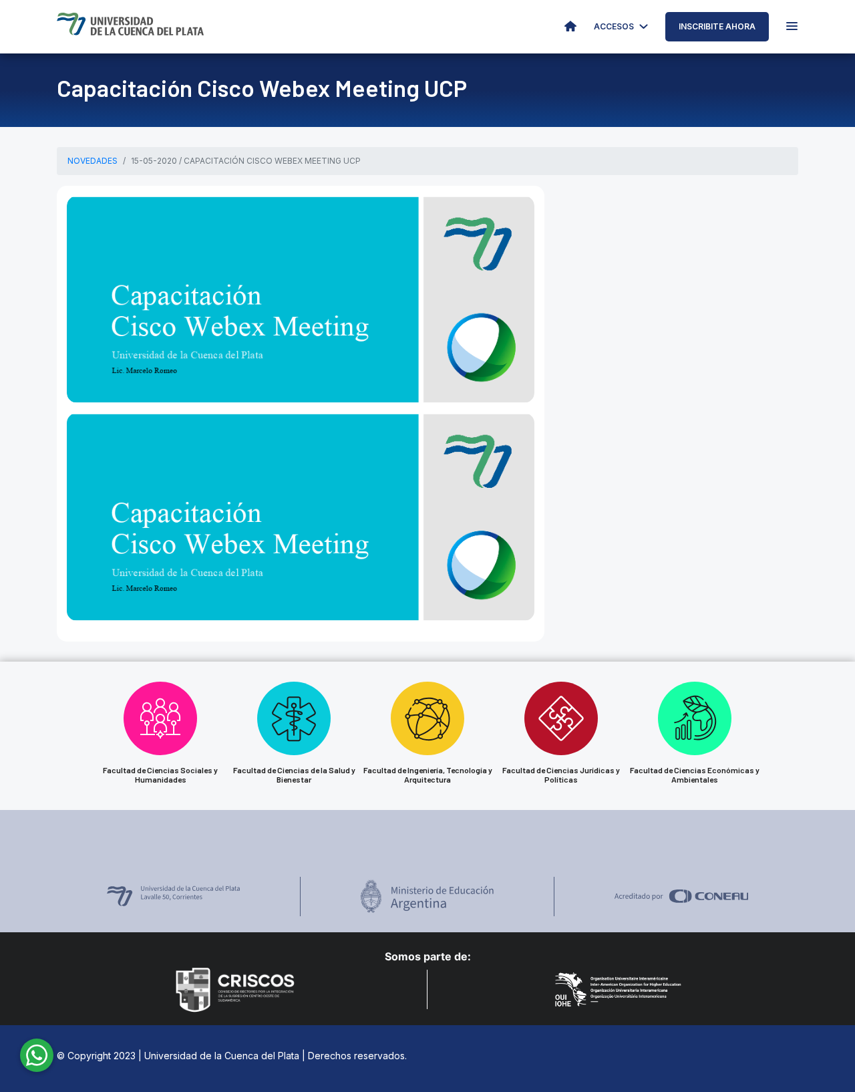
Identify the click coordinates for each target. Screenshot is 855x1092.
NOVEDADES (92, 161)
